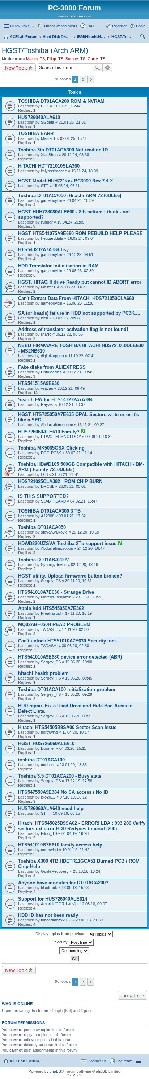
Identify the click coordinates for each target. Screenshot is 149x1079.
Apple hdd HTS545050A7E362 (51, 608)
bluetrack (49, 887)
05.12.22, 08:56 (69, 334)
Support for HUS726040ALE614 (52, 899)
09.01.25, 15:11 (73, 138)
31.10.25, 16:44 (66, 106)
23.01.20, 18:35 (73, 764)
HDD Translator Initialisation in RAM (58, 266)
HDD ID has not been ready (48, 915)
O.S (44, 474)
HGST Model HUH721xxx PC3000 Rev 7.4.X (65, 180)
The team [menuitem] (124, 1061)
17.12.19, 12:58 (78, 781)
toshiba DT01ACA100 (41, 759)
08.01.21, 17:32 (72, 516)
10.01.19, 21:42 (75, 850)
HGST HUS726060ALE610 (46, 743)
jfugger (47, 222)
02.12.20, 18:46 (84, 564)
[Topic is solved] (83, 432)
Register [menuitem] (119, 26)
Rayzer (47, 404)
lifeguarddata (52, 238)
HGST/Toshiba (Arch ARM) (122, 37)
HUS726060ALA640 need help (51, 808)
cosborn (48, 764)
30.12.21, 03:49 (79, 372)
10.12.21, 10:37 (71, 404)
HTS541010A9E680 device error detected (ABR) (70, 657)
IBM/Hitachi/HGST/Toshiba (91, 37)
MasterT (48, 138)
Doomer (48, 748)
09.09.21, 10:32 (98, 436)
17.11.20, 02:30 (75, 629)
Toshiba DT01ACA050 (42, 527)
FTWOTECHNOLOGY (61, 436)
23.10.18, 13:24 (86, 871)
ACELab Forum (23, 37)
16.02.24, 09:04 (81, 238)
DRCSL (47, 486)
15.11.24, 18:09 (84, 171)
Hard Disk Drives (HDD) (57, 37)
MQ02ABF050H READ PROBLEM (54, 624)
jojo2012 (48, 797)
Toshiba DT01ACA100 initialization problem (66, 689)
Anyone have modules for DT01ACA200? (63, 882)
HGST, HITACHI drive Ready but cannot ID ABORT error (79, 282)
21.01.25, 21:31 (72, 122)
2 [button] (83, 79)
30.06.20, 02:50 (75, 646)
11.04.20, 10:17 (75, 732)
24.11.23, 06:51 (80, 254)
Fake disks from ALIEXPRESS (52, 367)
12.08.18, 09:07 (93, 904)
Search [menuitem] (142, 37)
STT (44, 185)
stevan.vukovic (54, 532)
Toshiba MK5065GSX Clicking (51, 448)
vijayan (47, 388)
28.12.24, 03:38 (75, 154)
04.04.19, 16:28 (75, 833)
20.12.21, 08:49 (71, 388)
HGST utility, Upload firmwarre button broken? (70, 576)
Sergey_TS (75, 59)
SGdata (47, 122)
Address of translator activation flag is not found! (73, 329)
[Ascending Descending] (74, 950)
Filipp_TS (55, 59)
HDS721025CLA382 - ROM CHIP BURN (60, 481)
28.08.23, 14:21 (73, 287)
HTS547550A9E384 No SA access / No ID (63, 792)
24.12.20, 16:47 (91, 548)
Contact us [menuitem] (97, 1061)
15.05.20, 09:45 (78, 678)
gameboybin (51, 200)
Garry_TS (96, 59)
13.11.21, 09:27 (90, 425)
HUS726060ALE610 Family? (49, 431)
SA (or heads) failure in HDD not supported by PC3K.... (79, 313)
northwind (49, 732)
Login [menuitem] (140, 26)
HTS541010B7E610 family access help (60, 845)
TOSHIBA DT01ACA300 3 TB (49, 511)
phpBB (55, 1071)
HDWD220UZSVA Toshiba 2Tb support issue (68, 543)
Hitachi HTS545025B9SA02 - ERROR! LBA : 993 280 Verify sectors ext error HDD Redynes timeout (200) (81, 826)
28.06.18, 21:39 (89, 920)
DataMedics (51, 372)
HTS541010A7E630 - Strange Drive (56, 592)
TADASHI (49, 629)
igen (44, 318)
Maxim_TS (35, 59)
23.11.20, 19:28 (89, 597)
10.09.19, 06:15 (66, 813)
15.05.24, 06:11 (66, 185)
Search (97, 67)
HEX (45, 106)
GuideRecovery (55, 871)
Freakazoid (51, 613)
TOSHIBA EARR (36, 133)
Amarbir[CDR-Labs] (58, 904)
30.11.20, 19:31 (78, 581)
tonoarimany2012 (56, 920)
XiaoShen (49, 154)
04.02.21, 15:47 (83, 501)
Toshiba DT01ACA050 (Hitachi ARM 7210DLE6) (69, 195)
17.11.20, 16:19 (78, 613)
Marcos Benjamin (56, 597)
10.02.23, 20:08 (66, 318)
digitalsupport (52, 356)
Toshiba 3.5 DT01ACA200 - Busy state (59, 776)
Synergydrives (54, 564)
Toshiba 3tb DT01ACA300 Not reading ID (63, 149)
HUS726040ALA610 (39, 117)
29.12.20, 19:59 (85, 532)
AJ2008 (47, 516)
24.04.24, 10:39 (80, 200)
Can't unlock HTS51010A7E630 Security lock (67, 641)
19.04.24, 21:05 (70, 222)
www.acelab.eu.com (74, 16)
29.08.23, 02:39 (80, 271)
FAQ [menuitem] (90, 26)
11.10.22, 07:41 (81, 356)
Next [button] (90, 79)
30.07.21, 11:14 (78, 453)
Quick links (20, 26)
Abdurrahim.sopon (57, 425)
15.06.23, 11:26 (80, 303)
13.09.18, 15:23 (75, 887)
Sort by (62, 942)
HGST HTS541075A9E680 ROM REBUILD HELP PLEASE (80, 233)
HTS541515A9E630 (38, 383)
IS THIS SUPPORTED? (43, 496)
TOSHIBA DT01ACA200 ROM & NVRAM (61, 101)
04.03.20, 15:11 (72, 748)
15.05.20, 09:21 (78, 716)
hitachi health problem (43, 673)
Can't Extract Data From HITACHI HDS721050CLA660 (76, 298)
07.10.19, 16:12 (73, 797)
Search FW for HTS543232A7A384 (55, 399)
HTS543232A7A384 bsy (43, 249)
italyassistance (54, 171)
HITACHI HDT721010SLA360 (49, 166)
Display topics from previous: (61, 934)
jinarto (46, 334)
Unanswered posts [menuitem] (60, 26)
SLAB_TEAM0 (53, 501)
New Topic (16, 68)
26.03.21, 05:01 (72, 486)
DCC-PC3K (51, 453)
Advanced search (107, 67)
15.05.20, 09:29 (78, 694)
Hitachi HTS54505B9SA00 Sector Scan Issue (67, 727)
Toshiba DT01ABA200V (43, 559)
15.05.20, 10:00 (78, 662)
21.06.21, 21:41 (65, 474)
